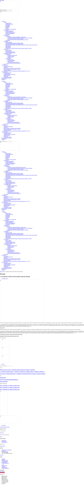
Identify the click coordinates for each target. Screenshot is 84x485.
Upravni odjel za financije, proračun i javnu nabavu (16, 38)
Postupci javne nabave (7, 200)
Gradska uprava (6, 35)
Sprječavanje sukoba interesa (8, 66)
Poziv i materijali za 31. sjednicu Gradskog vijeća (10, 387)
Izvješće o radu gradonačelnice (10, 32)
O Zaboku (3, 21)
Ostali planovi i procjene (7, 207)
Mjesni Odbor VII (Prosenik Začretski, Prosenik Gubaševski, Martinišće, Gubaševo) (19, 48)
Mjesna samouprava (9, 42)
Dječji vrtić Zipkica (11, 59)
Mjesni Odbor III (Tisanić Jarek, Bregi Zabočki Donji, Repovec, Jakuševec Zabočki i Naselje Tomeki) (21, 44)
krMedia (6, 470)
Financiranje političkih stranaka (10, 52)
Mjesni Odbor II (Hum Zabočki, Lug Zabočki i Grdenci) (14, 174)
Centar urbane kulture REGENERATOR (14, 63)
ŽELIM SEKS (3, 377)
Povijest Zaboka (8, 153)
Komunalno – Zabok (11, 56)
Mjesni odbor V (8, 46)
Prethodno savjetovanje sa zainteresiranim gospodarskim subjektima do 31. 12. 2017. (17, 130)
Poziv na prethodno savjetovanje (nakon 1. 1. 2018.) (12, 69)
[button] (2, 472)
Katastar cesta (6, 76)
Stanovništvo (8, 25)
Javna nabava (4, 64)
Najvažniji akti (4, 78)
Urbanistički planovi (7, 73)
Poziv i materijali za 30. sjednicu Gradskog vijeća (10, 389)
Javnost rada (8, 34)
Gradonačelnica (6, 160)
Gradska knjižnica (10, 61)
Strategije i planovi (5, 71)
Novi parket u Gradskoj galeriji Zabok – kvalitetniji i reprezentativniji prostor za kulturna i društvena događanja (22, 373)
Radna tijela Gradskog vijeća (10, 51)
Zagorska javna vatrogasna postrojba (13, 62)
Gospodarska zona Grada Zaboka (11, 29)
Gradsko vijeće (6, 49)
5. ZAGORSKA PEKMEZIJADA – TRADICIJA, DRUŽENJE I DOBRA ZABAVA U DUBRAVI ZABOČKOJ (22, 371)
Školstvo (7, 28)
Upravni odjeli (8, 36)
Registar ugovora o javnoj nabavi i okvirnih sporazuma (12, 68)
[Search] (11, 141)
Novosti (3, 271)
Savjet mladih (6, 194)
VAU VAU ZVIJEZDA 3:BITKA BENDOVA (9, 379)
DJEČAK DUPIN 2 (4, 381)
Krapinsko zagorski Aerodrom (12, 55)
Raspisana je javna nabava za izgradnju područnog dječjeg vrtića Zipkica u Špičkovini (17, 369)
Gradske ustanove (8, 58)
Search (1, 141)
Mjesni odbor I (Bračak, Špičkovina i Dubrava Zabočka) (14, 43)
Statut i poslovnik (8, 110)
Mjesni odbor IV (8, 45)
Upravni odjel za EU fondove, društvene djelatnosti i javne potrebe (18, 39)
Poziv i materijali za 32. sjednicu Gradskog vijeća (10, 385)
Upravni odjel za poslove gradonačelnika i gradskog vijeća (17, 167)
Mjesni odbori (6, 41)
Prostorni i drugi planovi (7, 72)
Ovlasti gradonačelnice (9, 31)
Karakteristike (8, 24)
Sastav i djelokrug (8, 180)
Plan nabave (6, 67)
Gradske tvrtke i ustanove (8, 53)
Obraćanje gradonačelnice (10, 90)
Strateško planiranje (7, 75)
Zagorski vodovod (10, 187)
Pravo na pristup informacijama (7, 137)
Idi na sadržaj (2, 0)
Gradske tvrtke (8, 54)
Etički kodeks (8, 40)
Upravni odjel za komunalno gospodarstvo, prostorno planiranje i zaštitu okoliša (20, 37)
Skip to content (2, 471)
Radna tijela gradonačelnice (10, 33)
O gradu (5, 22)
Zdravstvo (7, 27)
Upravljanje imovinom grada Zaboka (9, 74)
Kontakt (3, 79)
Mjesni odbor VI (8, 47)
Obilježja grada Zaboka (9, 154)
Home (1, 271)
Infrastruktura (8, 26)
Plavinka (9, 57)
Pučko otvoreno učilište (11, 60)
